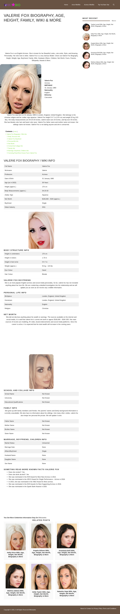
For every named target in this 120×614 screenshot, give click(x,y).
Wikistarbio (42, 518)
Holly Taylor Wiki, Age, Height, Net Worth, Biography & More (41, 594)
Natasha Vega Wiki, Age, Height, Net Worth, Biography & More (67, 593)
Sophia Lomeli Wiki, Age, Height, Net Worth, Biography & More (102, 25)
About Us (83, 608)
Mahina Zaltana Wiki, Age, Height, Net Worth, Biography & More (15, 593)
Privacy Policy (98, 608)
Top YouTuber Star (103, 4)
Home (66, 4)
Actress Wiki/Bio (89, 4)
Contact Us (89, 608)
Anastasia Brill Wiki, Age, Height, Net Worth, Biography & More (66, 553)
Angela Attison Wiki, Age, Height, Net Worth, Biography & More (41, 553)
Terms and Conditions (109, 608)
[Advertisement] (41, 39)
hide (15, 131)
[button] (113, 5)
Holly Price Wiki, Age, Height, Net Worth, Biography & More (15, 555)
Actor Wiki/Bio (76, 4)
